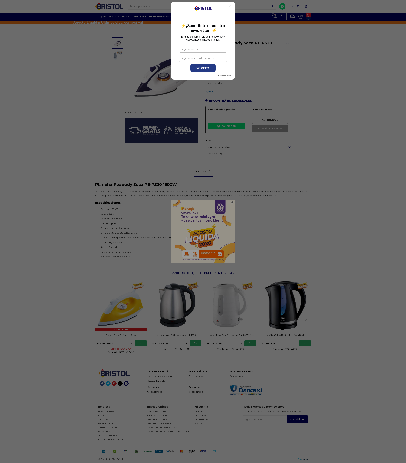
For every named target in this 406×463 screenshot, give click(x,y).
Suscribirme (203, 67)
